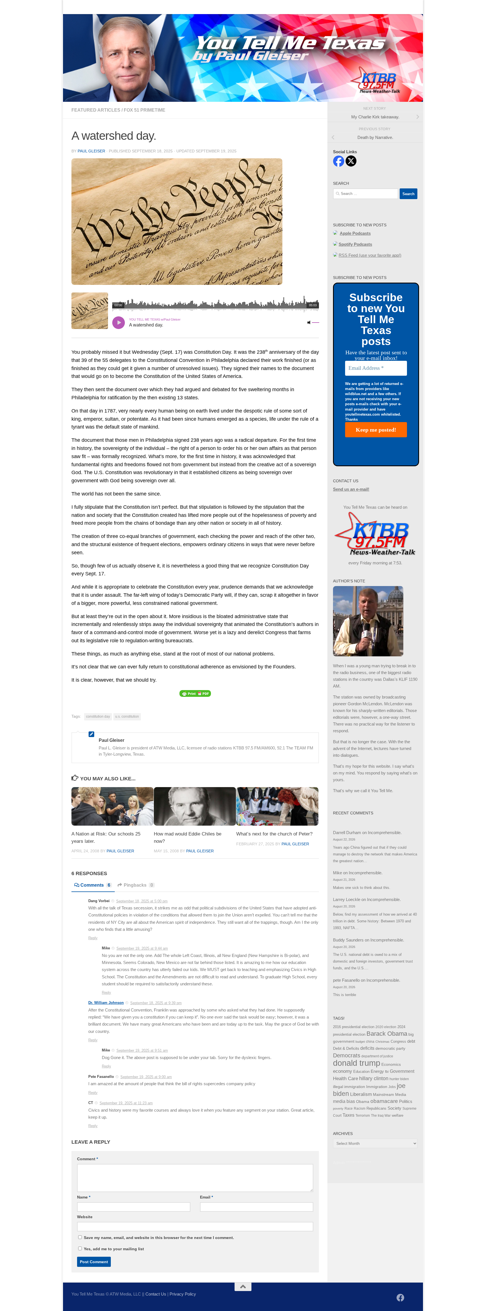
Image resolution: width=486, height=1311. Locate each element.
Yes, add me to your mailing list (113, 1249)
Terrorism (363, 1115)
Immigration (376, 1086)
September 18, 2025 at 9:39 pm (156, 1003)
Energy (377, 1071)
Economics (391, 1064)
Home (73, 6)
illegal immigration (349, 1087)
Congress (398, 1042)
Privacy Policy (183, 1294)
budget (360, 1041)
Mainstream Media (389, 1094)
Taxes (348, 1115)
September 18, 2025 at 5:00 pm (142, 901)
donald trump (356, 1062)
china (370, 1042)
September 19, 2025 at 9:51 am (142, 1050)
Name (83, 1197)
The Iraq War (381, 1116)
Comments (95, 885)
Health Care (345, 1078)
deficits (367, 1048)
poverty (338, 1108)
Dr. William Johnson (106, 1003)
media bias (344, 1101)
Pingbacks (138, 885)
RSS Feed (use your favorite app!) (370, 255)
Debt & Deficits (346, 1048)
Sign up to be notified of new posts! (151, 6)
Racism (359, 1108)
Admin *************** (352, 1162)
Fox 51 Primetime (144, 110)
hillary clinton (373, 1078)
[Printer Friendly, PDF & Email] (195, 693)
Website (85, 1217)
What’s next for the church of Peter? (274, 833)
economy (342, 1071)
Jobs (392, 1087)
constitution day (98, 716)
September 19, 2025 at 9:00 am (146, 1077)
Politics (405, 1101)
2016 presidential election (353, 1027)
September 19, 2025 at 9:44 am (142, 948)
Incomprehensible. (385, 832)
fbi (387, 1071)
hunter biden (399, 1079)
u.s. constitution (127, 716)
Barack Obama (386, 1033)
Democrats (346, 1055)
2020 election (385, 1027)
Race (349, 1108)
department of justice (377, 1056)
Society (394, 1108)
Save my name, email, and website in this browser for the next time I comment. (159, 1237)
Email (206, 1197)
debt (411, 1041)
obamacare (384, 1101)
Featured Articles (95, 110)
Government (402, 1071)
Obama (362, 1101)
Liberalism (361, 1094)
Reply (93, 938)
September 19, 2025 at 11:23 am (126, 1103)
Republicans (376, 1108)
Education (361, 1072)
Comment (87, 1159)
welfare (397, 1115)
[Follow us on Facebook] (400, 1298)
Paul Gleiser (91, 151)
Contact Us (98, 6)
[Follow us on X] (411, 1298)
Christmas (382, 1041)
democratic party (390, 1048)
